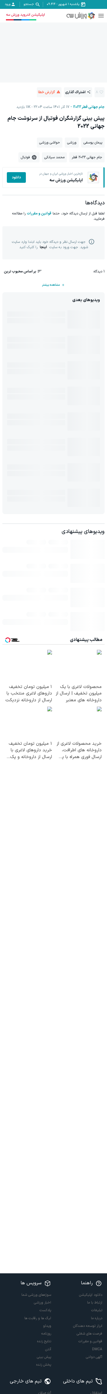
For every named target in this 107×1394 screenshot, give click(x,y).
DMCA (97, 1349)
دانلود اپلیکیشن (90, 1295)
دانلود (16, 177)
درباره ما (96, 1318)
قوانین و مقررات (39, 213)
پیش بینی (44, 1357)
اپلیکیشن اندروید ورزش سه (25, 14)
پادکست (45, 1310)
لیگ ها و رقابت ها (37, 1318)
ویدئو (47, 1326)
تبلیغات (96, 1310)
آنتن (48, 1349)
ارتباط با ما (94, 1302)
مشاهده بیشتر (51, 285)
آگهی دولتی (94, 1357)
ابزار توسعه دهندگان (87, 1326)
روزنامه (46, 1333)
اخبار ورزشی (42, 1302)
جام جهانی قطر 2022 (89, 107)
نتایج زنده (44, 1341)
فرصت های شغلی (89, 1333)
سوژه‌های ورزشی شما (36, 1295)
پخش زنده (43, 1364)
